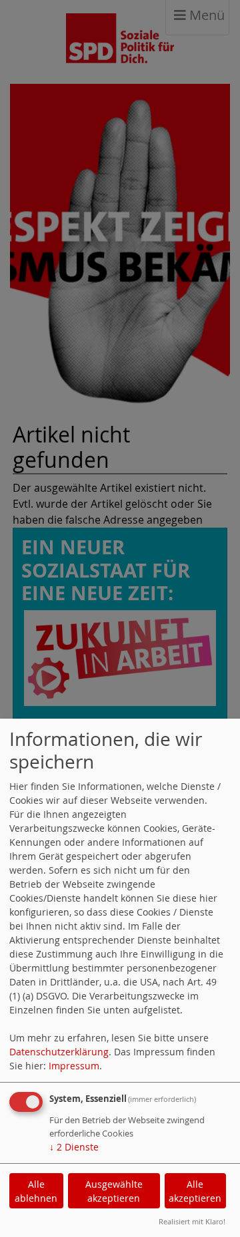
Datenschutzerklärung (59, 1051)
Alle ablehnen (36, 1191)
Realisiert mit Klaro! (192, 1221)
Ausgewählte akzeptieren (114, 1191)
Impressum (74, 1065)
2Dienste (74, 1147)
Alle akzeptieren (195, 1191)
